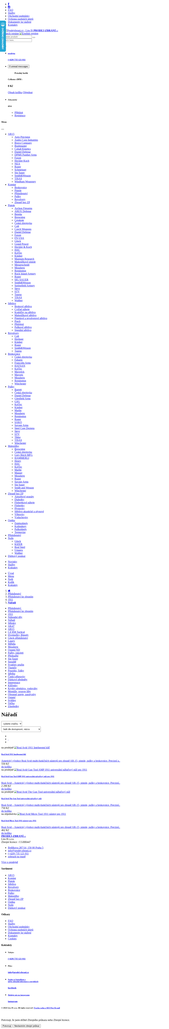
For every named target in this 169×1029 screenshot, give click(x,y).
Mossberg (20, 267)
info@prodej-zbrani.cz (19, 850)
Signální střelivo (23, 330)
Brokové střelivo (23, 306)
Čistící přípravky (16, 676)
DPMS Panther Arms (26, 154)
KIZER (18, 544)
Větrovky (19, 514)
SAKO (18, 422)
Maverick (19, 371)
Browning (20, 217)
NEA (17, 163)
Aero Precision (22, 137)
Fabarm (18, 359)
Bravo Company (23, 143)
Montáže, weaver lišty (19, 691)
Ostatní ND (14, 649)
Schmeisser (20, 169)
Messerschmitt (22, 264)
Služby (11, 13)
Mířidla (12, 643)
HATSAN (20, 365)
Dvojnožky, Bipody (18, 635)
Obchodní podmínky (19, 16)
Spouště (12, 661)
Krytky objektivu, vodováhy (22, 688)
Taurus (18, 294)
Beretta (18, 214)
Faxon (18, 157)
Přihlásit (19, 112)
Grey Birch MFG (24, 455)
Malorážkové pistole (25, 261)
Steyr (17, 288)
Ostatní (11, 697)
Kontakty (13, 24)
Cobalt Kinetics (23, 148)
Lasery (11, 640)
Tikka (17, 437)
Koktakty (13, 567)
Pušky (18, 196)
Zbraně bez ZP (22, 202)
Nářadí (11, 620)
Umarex (19, 550)
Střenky (12, 623)
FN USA (19, 238)
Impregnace (14, 682)
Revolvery (20, 199)
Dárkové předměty (17, 679)
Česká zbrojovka (23, 223)
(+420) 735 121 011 (18, 853)
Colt (17, 226)
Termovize (20, 532)
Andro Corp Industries (26, 140)
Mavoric (19, 374)
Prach (17, 321)
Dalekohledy (21, 523)
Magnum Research (24, 258)
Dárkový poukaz (16, 556)
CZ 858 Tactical (16, 632)
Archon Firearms (23, 208)
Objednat (28, 92)
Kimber (18, 255)
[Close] (2, 129)
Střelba (11, 673)
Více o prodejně (9, 862)
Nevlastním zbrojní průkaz (26, 1026)
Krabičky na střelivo (25, 312)
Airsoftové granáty (24, 496)
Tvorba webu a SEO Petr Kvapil (47, 1008)
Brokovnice (21, 187)
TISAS (18, 178)
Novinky (12, 561)
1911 (10, 599)
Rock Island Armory (25, 273)
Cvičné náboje (22, 309)
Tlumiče (12, 667)
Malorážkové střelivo (25, 315)
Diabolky (19, 499)
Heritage (19, 339)
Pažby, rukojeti (15, 652)
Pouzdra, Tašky (16, 670)
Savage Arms (21, 425)
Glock (18, 241)
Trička (11, 703)
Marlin (18, 410)
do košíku (6, 766)
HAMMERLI (22, 458)
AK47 (11, 626)
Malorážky (13, 446)
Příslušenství (21, 193)
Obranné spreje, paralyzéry (22, 694)
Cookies (12, 938)
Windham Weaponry (25, 181)
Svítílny (12, 700)
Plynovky (20, 508)
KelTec (18, 252)
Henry (18, 461)
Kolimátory (20, 526)
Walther (19, 300)
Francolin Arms (23, 362)
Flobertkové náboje (25, 502)
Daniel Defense (23, 151)
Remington (20, 270)
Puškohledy (21, 529)
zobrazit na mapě (17, 856)
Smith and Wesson (24, 487)
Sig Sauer (20, 172)
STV (17, 291)
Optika (11, 520)
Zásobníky (13, 706)
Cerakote (19, 220)
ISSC (17, 249)
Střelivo (12, 303)
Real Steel (20, 547)
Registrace (20, 115)
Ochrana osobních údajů (20, 19)
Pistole (18, 190)
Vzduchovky (21, 517)
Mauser (18, 472)
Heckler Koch (22, 160)
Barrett (18, 389)
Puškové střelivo (23, 327)
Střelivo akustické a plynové (29, 511)
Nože (11, 538)
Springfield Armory (25, 285)
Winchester (20, 383)
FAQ (10, 10)
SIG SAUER (21, 279)
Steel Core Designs (24, 428)
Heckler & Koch (23, 247)
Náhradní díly (15, 617)
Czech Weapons (23, 229)
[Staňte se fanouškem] (8, 4)
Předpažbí (13, 655)
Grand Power (22, 244)
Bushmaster (21, 145)
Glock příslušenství (18, 638)
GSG (17, 401)
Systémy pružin (16, 664)
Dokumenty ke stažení (19, 21)
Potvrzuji (7, 1026)
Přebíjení (19, 324)
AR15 (11, 134)
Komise (12, 184)
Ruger (18, 166)
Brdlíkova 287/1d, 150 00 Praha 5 (25, 847)
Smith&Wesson (23, 175)
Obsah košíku (15, 92)
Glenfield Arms (23, 398)
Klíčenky (12, 685)
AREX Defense (23, 211)
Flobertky (20, 505)
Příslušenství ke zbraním (20, 596)
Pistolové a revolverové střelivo (31, 318)
